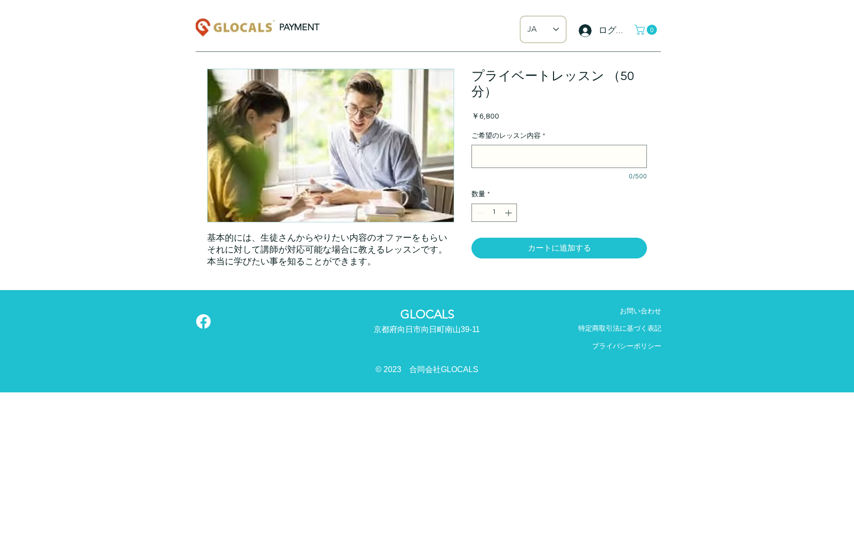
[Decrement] (479, 212)
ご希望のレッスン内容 (508, 135)
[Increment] (509, 212)
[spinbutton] (494, 212)
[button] (647, 30)
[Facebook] (203, 321)
